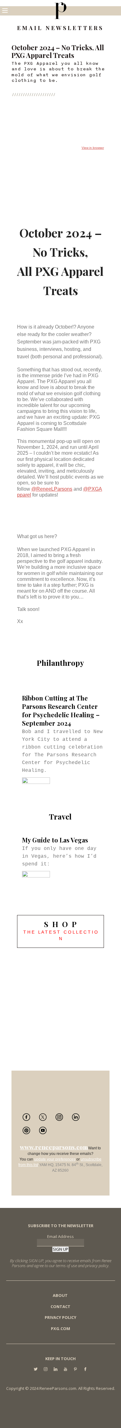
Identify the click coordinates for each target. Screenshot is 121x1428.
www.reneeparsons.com (54, 1147)
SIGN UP (60, 1249)
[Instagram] (45, 1369)
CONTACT (60, 1306)
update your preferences (54, 1159)
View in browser (93, 147)
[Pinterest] (75, 1369)
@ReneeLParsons (51, 489)
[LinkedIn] (55, 1369)
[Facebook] (85, 1369)
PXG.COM (60, 1328)
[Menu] (5, 10)
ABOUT (60, 1295)
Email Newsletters (60, 28)
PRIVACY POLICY (60, 1317)
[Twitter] (36, 1369)
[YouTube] (65, 1369)
